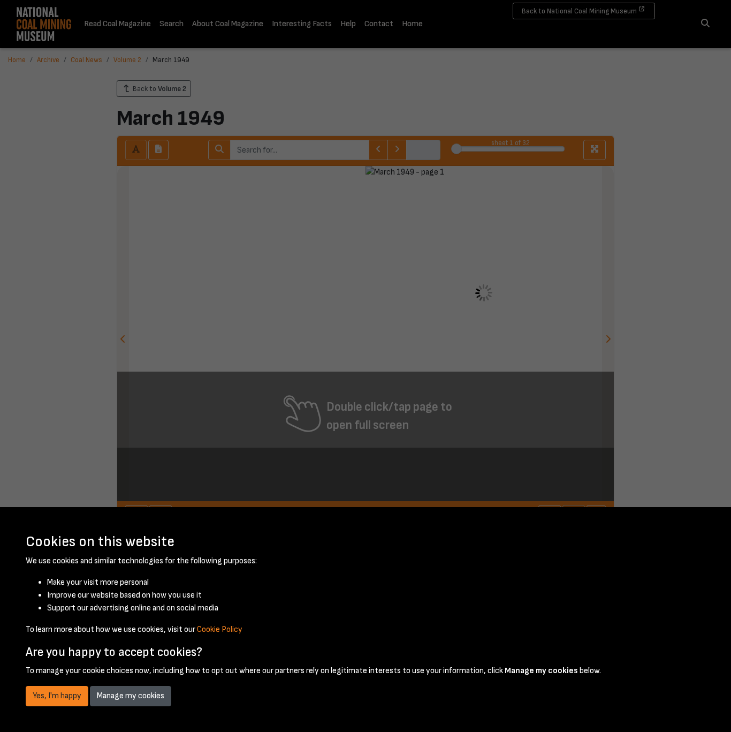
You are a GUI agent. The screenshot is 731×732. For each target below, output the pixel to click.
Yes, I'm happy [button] (57, 696)
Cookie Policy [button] (219, 629)
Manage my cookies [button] (130, 696)
